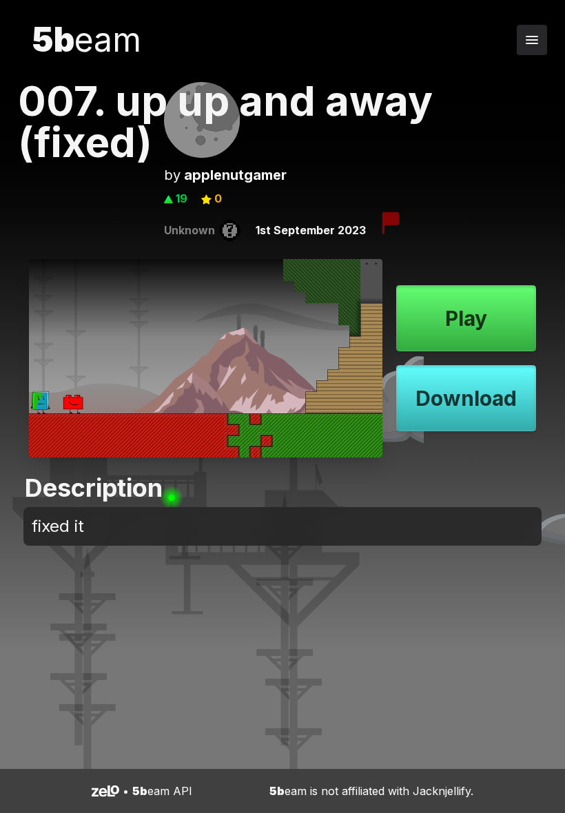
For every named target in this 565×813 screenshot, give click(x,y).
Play (466, 318)
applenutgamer (235, 175)
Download (466, 398)
